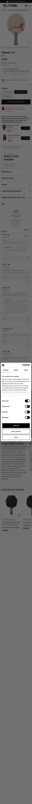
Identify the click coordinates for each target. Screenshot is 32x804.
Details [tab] (16, 370)
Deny (16, 437)
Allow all (16, 425)
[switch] (27, 406)
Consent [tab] (5, 370)
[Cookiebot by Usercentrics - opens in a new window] (22, 365)
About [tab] (26, 370)
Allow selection (16, 431)
